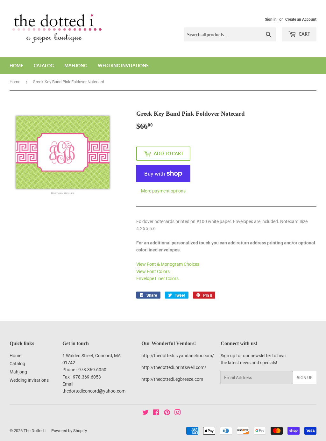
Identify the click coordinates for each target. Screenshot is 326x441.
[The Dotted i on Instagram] (177, 413)
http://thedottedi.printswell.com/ (173, 367)
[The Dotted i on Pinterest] (167, 413)
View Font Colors (153, 271)
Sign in (271, 19)
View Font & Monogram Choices (167, 264)
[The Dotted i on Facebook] (156, 413)
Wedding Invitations (123, 65)
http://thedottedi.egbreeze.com (172, 379)
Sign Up (304, 377)
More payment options (163, 190)
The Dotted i (35, 430)
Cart (304, 34)
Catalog (44, 65)
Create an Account (300, 19)
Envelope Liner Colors (157, 278)
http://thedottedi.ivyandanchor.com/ (177, 355)
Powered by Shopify (69, 430)
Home (16, 65)
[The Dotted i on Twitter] (145, 413)
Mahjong (75, 65)
